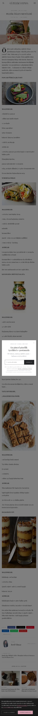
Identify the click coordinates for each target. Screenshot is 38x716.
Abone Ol (29, 362)
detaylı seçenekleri (22, 705)
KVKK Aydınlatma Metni (25, 368)
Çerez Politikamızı (8, 707)
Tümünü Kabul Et (25, 712)
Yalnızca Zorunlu (9, 712)
